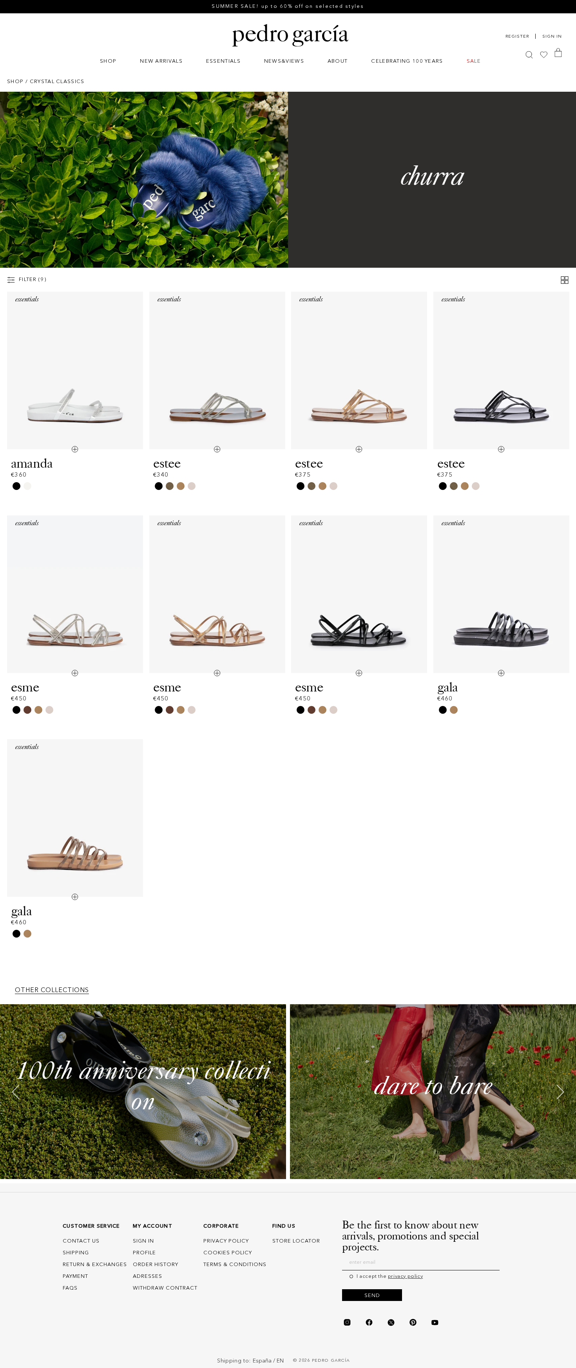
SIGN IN (143, 1241)
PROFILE (144, 1253)
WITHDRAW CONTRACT (165, 1288)
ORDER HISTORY (155, 1264)
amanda (32, 463)
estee (167, 463)
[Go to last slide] (16, 1091)
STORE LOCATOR (296, 1241)
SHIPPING (76, 1253)
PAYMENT (75, 1276)
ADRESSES (147, 1276)
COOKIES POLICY (227, 1253)
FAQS (70, 1288)
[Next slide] (560, 1091)
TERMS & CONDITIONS (234, 1264)
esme (25, 687)
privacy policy (405, 1276)
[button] (108, 62)
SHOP (15, 81)
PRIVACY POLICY (226, 1241)
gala (447, 687)
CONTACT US (81, 1241)
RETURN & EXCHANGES (95, 1264)
